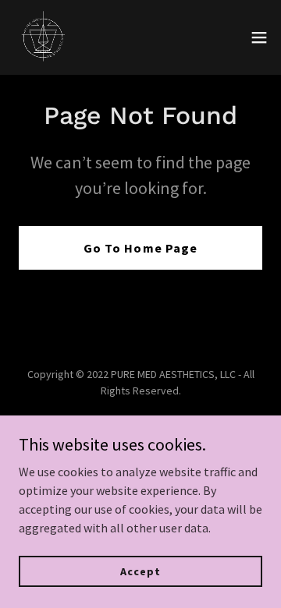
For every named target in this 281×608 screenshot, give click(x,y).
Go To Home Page (140, 248)
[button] (259, 37)
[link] (43, 37)
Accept (140, 571)
